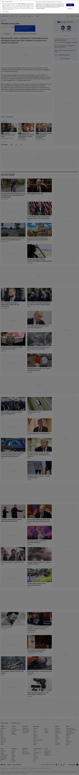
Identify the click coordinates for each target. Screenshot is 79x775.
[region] (39, 7)
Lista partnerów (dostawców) (40, 8)
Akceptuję (70, 4)
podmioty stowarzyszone (21, 3)
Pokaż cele (70, 8)
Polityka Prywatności (5, 11)
